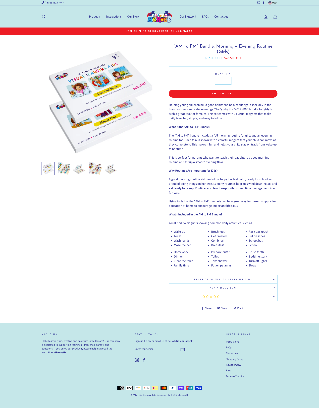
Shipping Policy (234, 359)
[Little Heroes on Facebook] (144, 360)
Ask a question (223, 288)
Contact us (221, 16)
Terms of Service (235, 376)
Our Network (187, 16)
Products (95, 16)
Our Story (133, 16)
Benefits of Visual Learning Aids (223, 279)
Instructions (113, 16)
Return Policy (233, 364)
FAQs (205, 16)
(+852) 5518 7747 (54, 2)
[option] (159, 31)
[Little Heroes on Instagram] (137, 360)
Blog (228, 370)
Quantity (223, 74)
